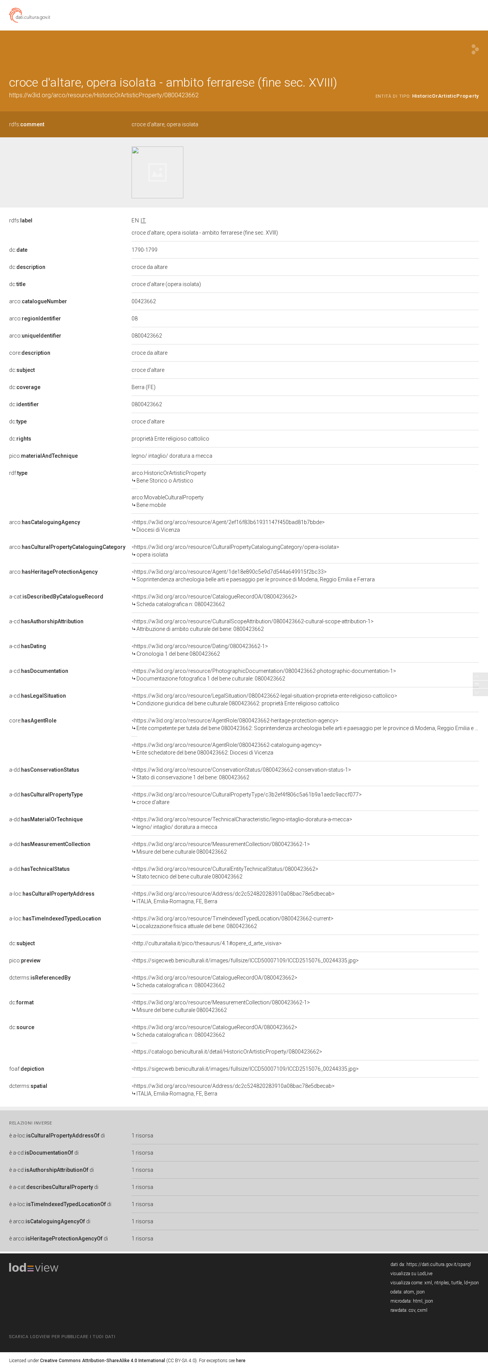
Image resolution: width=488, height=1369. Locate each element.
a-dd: (44, 770)
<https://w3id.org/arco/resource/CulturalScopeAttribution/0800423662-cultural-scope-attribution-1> (253, 625)
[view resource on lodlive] (475, 49)
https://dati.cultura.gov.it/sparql (438, 1264)
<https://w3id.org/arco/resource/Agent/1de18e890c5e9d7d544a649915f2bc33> (253, 575)
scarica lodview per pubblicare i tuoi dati (62, 1336)
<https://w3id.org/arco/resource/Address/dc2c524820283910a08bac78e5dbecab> (233, 897)
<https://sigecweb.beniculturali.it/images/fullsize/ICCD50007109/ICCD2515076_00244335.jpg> (245, 960)
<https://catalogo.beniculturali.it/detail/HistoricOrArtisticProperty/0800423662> (227, 1052)
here (241, 1360)
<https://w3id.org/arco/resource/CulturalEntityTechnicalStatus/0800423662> (225, 873)
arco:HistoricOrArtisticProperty (169, 477)
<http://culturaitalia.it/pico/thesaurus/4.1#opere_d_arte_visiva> (207, 943)
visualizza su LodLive (411, 1273)
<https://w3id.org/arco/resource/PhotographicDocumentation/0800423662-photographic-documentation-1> (264, 675)
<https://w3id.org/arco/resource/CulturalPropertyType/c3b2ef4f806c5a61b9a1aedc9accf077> (247, 798)
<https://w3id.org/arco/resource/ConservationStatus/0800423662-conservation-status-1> (241, 773)
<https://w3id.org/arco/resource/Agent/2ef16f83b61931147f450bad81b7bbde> (228, 526)
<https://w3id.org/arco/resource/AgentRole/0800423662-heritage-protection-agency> (305, 724)
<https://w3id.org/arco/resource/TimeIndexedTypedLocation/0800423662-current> (233, 922)
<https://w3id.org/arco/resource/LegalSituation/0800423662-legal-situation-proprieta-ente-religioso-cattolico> (264, 699)
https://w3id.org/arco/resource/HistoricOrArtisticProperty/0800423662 (104, 95)
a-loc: (52, 894)
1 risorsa (142, 1136)
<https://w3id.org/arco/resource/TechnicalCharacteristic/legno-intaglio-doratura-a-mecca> (242, 823)
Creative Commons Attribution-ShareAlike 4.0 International (102, 1360)
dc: (18, 250)
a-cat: (56, 597)
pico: (43, 456)
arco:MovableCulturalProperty (168, 501)
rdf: (18, 473)
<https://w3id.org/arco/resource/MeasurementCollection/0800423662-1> (221, 848)
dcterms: (40, 978)
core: (29, 353)
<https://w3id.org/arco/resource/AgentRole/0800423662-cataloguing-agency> (227, 749)
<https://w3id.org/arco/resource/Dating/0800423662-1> (200, 650)
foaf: (26, 1069)
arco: (38, 301)
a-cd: (46, 621)
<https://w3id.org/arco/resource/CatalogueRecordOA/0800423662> (214, 600)
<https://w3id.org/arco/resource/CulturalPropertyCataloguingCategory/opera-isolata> (235, 551)
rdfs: (26, 124)
